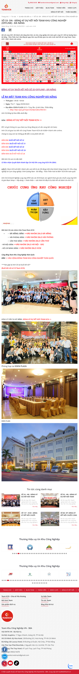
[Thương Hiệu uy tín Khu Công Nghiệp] (11, 547)
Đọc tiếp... (35, 506)
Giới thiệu (39, 8)
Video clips (72, 8)
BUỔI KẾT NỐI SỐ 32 (16, 140)
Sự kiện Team (46, 596)
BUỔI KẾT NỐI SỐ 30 (16, 147)
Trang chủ (29, 8)
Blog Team (50, 8)
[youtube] (10, 663)
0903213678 (33, 2)
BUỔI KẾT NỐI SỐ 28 (17, 154)
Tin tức (13, 16)
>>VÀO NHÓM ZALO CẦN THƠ (36, 241)
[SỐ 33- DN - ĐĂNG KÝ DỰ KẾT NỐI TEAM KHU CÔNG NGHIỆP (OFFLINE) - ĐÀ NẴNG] (6, 7)
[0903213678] (5, 664)
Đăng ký (74, 2)
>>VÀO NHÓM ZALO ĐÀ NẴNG (38, 233)
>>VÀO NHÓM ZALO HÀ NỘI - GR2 (29, 244)
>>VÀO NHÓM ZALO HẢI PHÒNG (39, 237)
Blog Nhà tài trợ (47, 604)
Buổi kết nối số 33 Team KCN (13, 268)
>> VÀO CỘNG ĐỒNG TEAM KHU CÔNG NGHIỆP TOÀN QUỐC (30, 258)
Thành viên (60, 8)
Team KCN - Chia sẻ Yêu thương (14, 596)
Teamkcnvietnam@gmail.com (49, 2)
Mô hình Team (7, 600)
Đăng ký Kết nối (57, 12)
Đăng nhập (64, 2)
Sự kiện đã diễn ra (25, 16)
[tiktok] (16, 663)
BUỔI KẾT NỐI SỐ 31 (18, 143)
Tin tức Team (46, 600)
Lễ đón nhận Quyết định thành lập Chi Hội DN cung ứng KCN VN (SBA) (29, 162)
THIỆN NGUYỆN (71, 12)
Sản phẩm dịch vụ (8, 604)
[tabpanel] (10, 547)
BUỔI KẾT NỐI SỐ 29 (18, 150)
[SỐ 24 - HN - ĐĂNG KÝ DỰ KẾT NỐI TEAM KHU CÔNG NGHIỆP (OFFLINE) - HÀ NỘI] (11, 500)
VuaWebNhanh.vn (64, 672)
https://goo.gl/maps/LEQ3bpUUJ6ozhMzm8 (29, 110)
